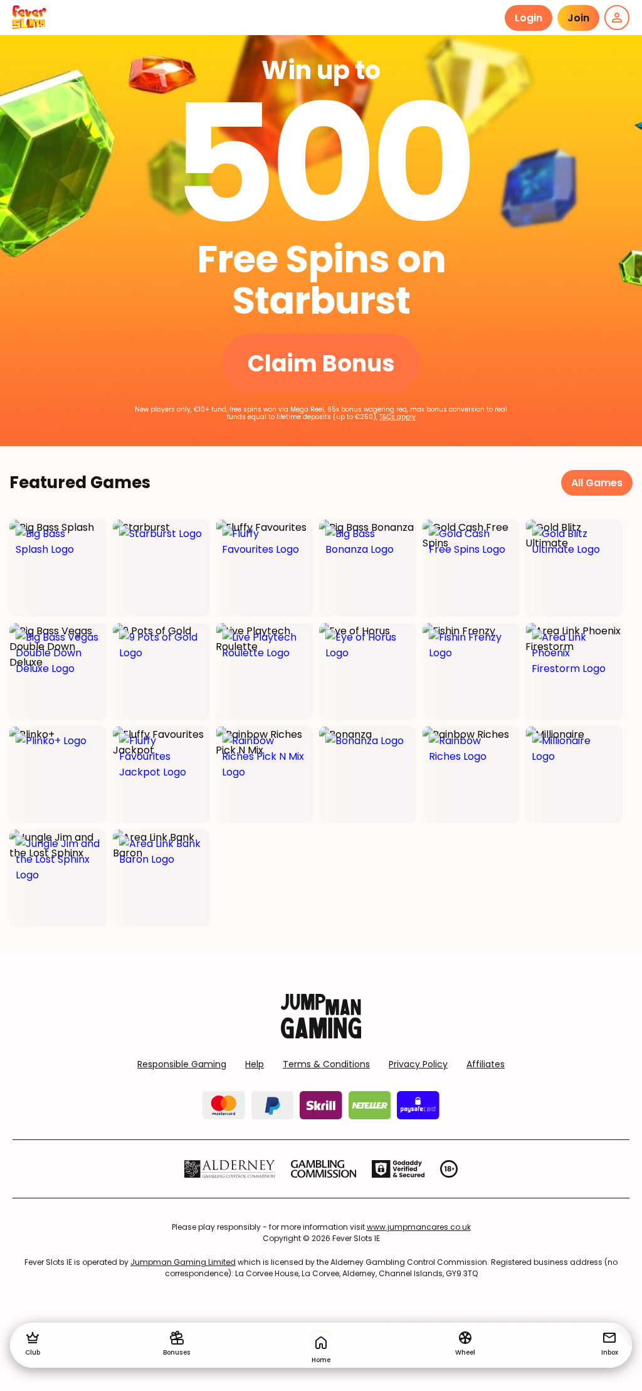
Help (254, 1064)
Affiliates (485, 1064)
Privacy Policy (418, 1064)
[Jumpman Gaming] (321, 1035)
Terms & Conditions (326, 1064)
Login (528, 18)
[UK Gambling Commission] (323, 1169)
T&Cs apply (397, 417)
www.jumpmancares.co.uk (419, 1227)
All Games (597, 483)
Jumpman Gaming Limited (183, 1262)
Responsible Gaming (181, 1064)
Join (578, 18)
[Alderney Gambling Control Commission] (229, 1169)
